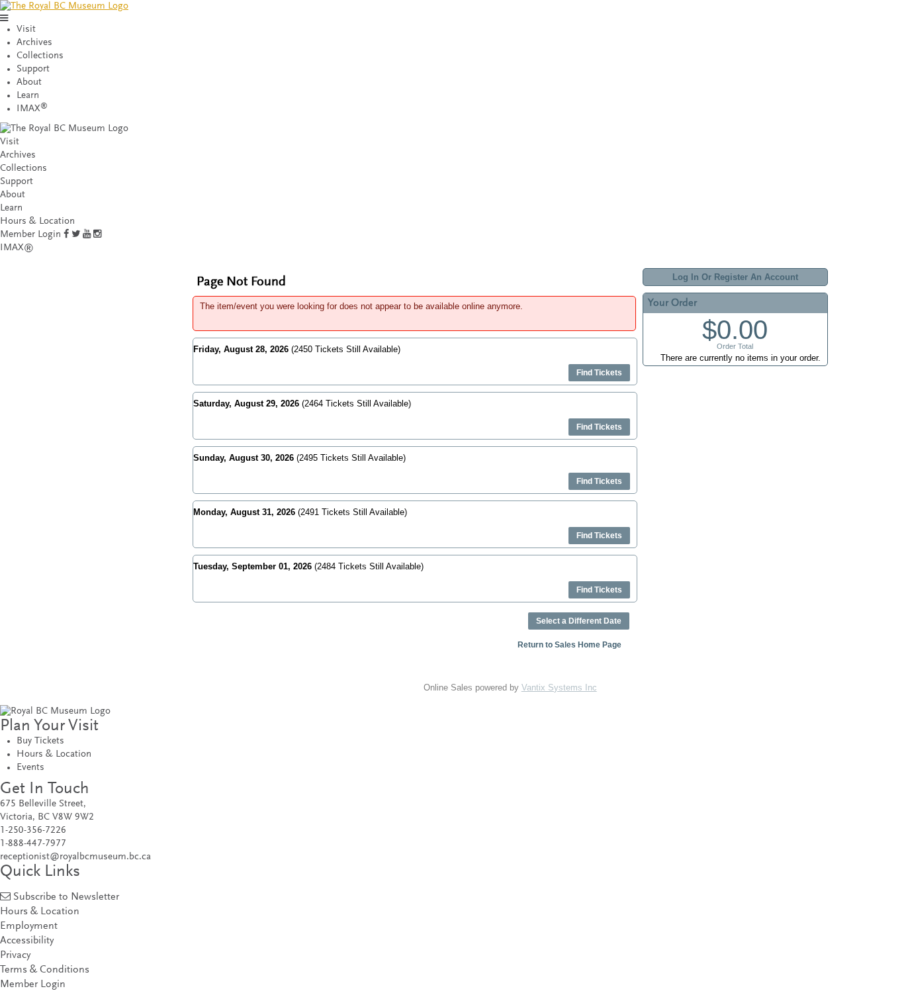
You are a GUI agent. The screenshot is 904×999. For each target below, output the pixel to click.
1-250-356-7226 (33, 830)
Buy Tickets (40, 741)
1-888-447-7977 (33, 844)
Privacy (15, 956)
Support (33, 69)
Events (30, 768)
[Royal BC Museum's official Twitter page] (75, 235)
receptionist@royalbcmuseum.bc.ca (75, 857)
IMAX (32, 109)
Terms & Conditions (44, 970)
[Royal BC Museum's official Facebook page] (66, 235)
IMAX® (17, 248)
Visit (26, 29)
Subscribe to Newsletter (66, 897)
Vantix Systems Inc (559, 687)
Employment (29, 926)
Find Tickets (599, 372)
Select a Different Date (578, 621)
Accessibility (27, 941)
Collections (40, 56)
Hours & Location (37, 221)
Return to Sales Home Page (569, 644)
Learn (28, 96)
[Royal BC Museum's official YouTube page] (87, 235)
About (29, 82)
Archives (34, 43)
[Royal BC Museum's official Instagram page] (97, 235)
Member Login (30, 235)
